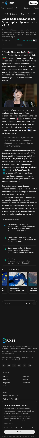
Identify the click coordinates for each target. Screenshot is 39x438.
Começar (33, 3)
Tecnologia (26, 383)
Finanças (25, 379)
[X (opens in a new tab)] (4, 365)
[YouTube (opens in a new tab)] (19, 365)
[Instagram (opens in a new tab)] (14, 365)
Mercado (10, 8)
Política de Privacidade (11, 399)
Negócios (6, 383)
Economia (27, 8)
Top (2, 8)
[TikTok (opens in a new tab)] (24, 365)
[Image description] (34, 105)
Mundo (18, 8)
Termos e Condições (10, 396)
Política (5, 386)
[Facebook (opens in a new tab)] (9, 365)
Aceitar (19, 432)
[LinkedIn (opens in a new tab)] (30, 365)
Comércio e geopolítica (15, 14)
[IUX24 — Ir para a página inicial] (8, 340)
